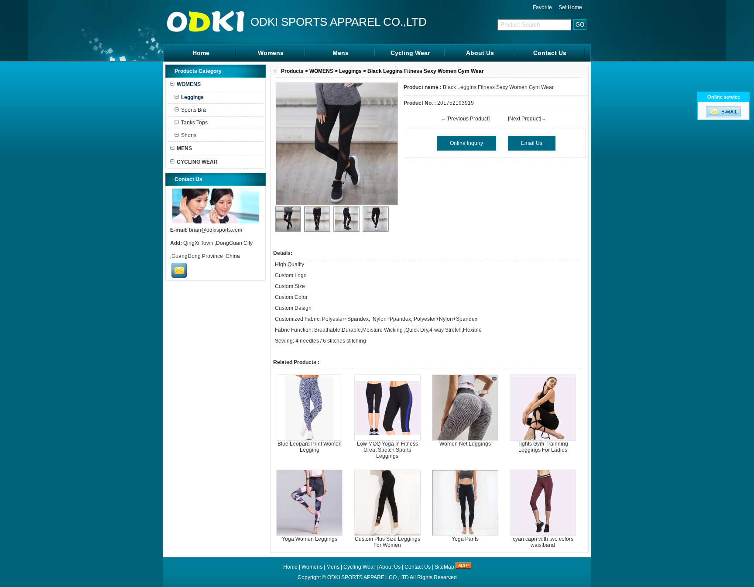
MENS (184, 148)
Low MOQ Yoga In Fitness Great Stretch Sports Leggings (387, 450)
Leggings (350, 71)
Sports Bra (193, 110)
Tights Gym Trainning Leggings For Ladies (543, 447)
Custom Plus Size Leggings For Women (387, 542)
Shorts (188, 135)
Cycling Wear (410, 52)
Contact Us (549, 52)
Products (292, 71)
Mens (340, 52)
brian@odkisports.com (215, 230)
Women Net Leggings (465, 444)
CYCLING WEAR (197, 162)
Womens (271, 52)
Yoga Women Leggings (309, 539)
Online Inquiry (466, 143)
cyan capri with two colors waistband (543, 542)
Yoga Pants (465, 539)
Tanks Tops (194, 123)
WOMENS (321, 71)
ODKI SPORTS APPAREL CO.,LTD (368, 577)
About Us (480, 52)
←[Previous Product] (465, 119)
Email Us (531, 143)
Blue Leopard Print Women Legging (310, 447)
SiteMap (444, 567)
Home (200, 52)
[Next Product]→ (527, 119)
